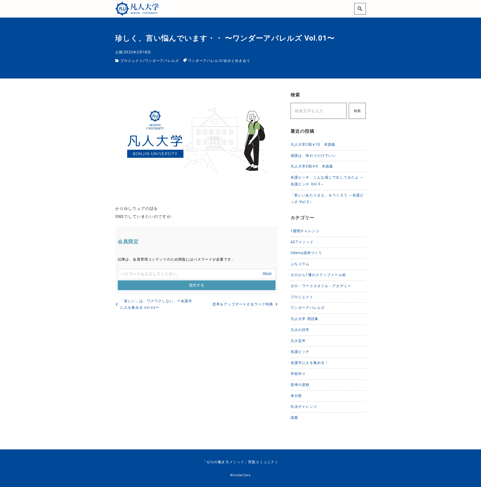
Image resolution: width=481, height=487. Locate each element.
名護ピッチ (300, 352)
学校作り (298, 374)
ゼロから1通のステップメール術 (318, 275)
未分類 (296, 396)
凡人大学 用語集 (304, 319)
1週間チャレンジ (305, 231)
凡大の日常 (300, 330)
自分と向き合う (237, 61)
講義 (294, 418)
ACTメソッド (302, 242)
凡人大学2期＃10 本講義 (313, 144)
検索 (357, 111)
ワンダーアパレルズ (162, 61)
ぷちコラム (300, 264)
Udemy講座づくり (306, 253)
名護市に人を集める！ (309, 363)
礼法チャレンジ (304, 406)
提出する (196, 285)
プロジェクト (131, 61)
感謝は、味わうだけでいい (313, 155)
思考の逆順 (300, 385)
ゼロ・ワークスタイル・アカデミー (321, 286)
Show (267, 273)
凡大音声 (298, 341)
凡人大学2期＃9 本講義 (312, 166)
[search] (360, 8)
